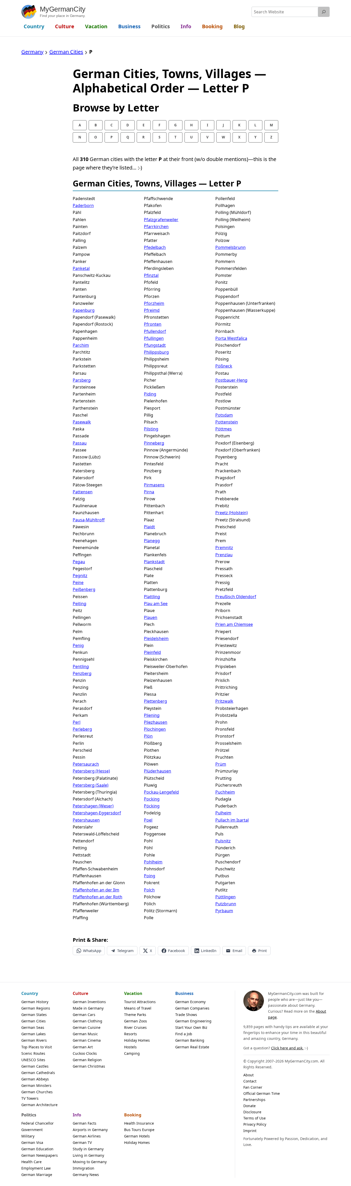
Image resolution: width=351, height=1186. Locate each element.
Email (237, 950)
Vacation (133, 993)
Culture (80, 993)
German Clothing (87, 1021)
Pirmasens (154, 485)
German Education (37, 1148)
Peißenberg (84, 589)
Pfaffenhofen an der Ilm (96, 890)
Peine (78, 582)
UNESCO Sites (33, 1059)
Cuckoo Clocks (85, 1053)
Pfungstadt (155, 345)
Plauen (150, 617)
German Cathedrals (38, 1072)
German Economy (190, 1001)
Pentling (81, 666)
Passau (80, 443)
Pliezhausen (155, 722)
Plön (148, 736)
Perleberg (82, 729)
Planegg (152, 540)
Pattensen (83, 492)
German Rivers (34, 1040)
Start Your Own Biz (191, 1027)
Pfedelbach (155, 247)
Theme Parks (135, 1014)
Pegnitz (80, 575)
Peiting (79, 603)
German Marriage (36, 1174)
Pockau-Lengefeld (161, 792)
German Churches (37, 1091)
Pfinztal (151, 275)
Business (184, 993)
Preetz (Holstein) (231, 512)
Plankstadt (154, 561)
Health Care (31, 1161)
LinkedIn (208, 950)
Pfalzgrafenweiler (161, 219)
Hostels (130, 1046)
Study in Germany (88, 1148)
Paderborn (83, 205)
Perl (76, 722)
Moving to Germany (90, 1161)
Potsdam (224, 415)
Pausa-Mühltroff (89, 520)
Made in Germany (88, 1008)
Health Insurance (139, 1123)
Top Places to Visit (36, 1046)
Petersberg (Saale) (90, 785)
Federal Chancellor (37, 1123)
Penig (78, 645)
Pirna (149, 492)
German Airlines (87, 1136)
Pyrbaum (224, 911)
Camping (132, 1053)
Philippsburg (156, 352)
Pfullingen (154, 338)
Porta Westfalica (231, 338)
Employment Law (36, 1168)
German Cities (33, 1021)
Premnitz (224, 547)
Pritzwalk (224, 701)
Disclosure (252, 1111)
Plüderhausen (157, 771)
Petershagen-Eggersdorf (97, 813)
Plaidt (149, 527)
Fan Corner (252, 1087)
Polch (149, 890)
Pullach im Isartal (232, 820)
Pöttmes (223, 429)
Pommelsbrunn (230, 247)
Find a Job (183, 1033)
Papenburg (84, 310)
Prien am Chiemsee (234, 624)
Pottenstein (226, 422)
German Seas (32, 1027)
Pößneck (223, 366)
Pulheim (223, 813)
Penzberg (82, 673)
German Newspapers (39, 1155)
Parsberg (82, 380)
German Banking (189, 1040)
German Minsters (36, 1085)
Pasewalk (82, 422)
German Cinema (87, 1040)
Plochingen (155, 729)
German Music (85, 1033)
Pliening (152, 715)
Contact (249, 1081)
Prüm (220, 764)
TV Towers (30, 1098)
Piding (150, 394)
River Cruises (135, 1027)
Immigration (83, 1168)
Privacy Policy (254, 1124)
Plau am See (156, 603)
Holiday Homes (137, 1040)
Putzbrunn (225, 904)
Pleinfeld (152, 652)
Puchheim (225, 792)
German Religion (87, 1059)
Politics (28, 1115)
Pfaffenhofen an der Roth (97, 897)
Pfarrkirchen (156, 226)
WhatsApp (92, 950)
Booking (132, 1115)
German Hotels (137, 1136)
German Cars (84, 1014)
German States (34, 1014)
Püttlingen (225, 897)
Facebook (176, 950)
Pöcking (152, 806)
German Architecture (39, 1104)
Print (262, 950)
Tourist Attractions (140, 1001)
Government (32, 1129)
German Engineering (193, 1021)
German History (34, 1001)
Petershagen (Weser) (93, 806)
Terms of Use (254, 1118)
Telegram (125, 950)
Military (27, 1136)
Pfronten (152, 324)
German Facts (84, 1123)
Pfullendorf (155, 331)
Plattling (152, 596)
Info (77, 1115)
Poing (149, 876)
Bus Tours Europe (139, 1129)
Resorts (130, 1033)
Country (29, 993)
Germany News (86, 1174)
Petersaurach (86, 764)
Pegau (79, 561)
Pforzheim (154, 303)
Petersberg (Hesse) (91, 771)
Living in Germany (88, 1155)
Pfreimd (152, 310)
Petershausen (86, 820)
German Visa (32, 1142)
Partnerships (254, 1099)
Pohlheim (153, 862)
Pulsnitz (223, 841)
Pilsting (151, 429)
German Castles (35, 1066)
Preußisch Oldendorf (235, 596)
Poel (148, 820)
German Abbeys (35, 1079)
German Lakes (33, 1033)
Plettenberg (155, 701)
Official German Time (261, 1093)
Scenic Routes (33, 1053)
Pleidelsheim (156, 638)
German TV (82, 1142)
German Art (83, 1046)
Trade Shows (186, 1014)
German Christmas (89, 1066)
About (248, 1074)
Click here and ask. (287, 1048)
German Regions (35, 1008)
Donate (249, 1105)
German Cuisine (86, 1027)
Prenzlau (224, 555)
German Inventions (89, 1001)
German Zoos (135, 1021)
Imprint (249, 1130)
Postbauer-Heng (231, 380)
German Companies (192, 1008)
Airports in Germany (90, 1129)
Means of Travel (137, 1008)
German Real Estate (192, 1046)
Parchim (81, 345)
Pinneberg (154, 443)
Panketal (81, 268)
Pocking (152, 799)
